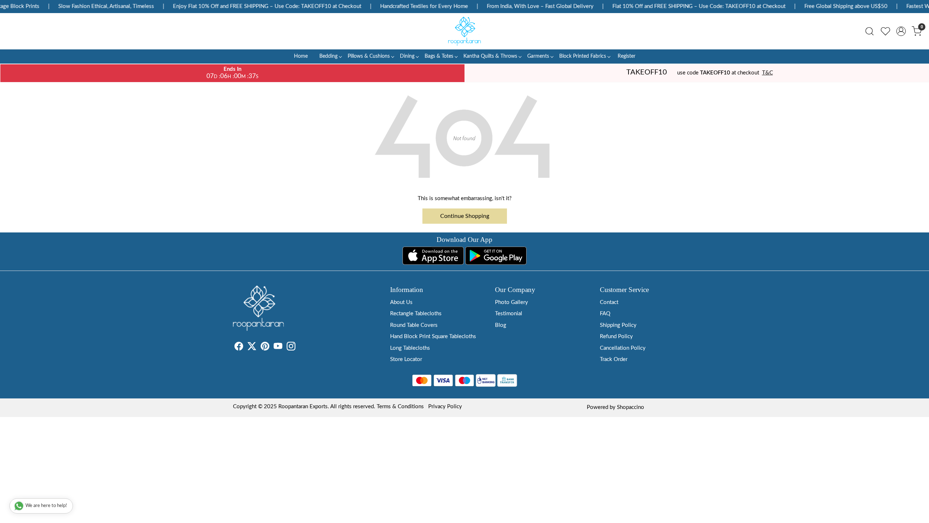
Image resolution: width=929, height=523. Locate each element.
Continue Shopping (464, 216)
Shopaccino (630, 407)
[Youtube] (278, 348)
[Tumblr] (299, 348)
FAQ (605, 313)
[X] (252, 348)
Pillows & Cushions (369, 56)
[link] (869, 31)
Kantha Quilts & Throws (490, 56)
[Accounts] (901, 31)
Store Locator (406, 359)
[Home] (464, 31)
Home (301, 56)
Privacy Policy (445, 406)
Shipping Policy (618, 325)
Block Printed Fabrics (582, 56)
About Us (401, 302)
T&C (767, 73)
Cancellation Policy (623, 348)
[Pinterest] (265, 348)
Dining (407, 56)
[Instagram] (291, 348)
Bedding (328, 56)
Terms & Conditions (400, 406)
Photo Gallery (511, 302)
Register (626, 56)
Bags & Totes (439, 56)
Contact (609, 302)
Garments (538, 56)
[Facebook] (239, 348)
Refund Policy (616, 336)
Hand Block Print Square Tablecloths (433, 336)
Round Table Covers (414, 325)
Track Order (613, 359)
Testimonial (508, 313)
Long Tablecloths (410, 348)
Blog (500, 325)
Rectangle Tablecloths (416, 313)
